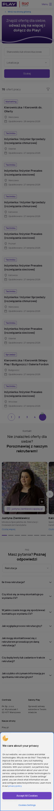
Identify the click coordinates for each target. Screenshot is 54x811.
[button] (5, 738)
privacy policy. (15, 785)
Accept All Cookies (27, 795)
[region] (27, 771)
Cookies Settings (27, 805)
